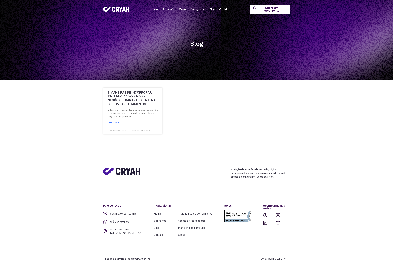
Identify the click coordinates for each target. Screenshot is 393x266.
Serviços (196, 9)
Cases (182, 9)
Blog (212, 9)
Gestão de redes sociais (191, 220)
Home (154, 9)
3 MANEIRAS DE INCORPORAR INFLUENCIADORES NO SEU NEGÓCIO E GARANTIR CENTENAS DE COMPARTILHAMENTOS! (133, 98)
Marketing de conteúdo (191, 227)
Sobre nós (168, 9)
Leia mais (113, 122)
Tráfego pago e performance (195, 213)
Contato (223, 9)
